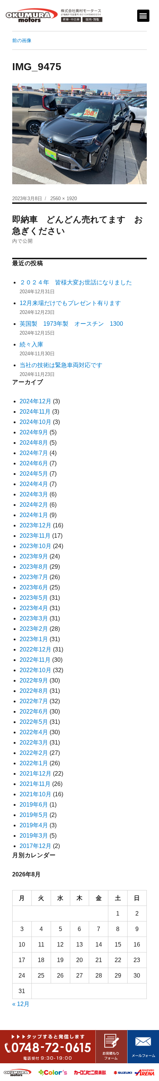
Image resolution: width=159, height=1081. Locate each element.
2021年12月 (35, 773)
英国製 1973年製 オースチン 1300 (71, 324)
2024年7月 (34, 453)
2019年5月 (34, 815)
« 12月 (21, 1004)
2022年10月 (35, 670)
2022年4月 (34, 732)
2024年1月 (34, 515)
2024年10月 (35, 422)
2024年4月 (34, 484)
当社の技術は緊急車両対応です (61, 365)
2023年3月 (34, 618)
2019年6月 (34, 804)
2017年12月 (35, 846)
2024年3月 (34, 494)
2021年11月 (35, 784)
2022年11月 (35, 660)
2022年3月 (34, 742)
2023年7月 (34, 577)
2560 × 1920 (63, 198)
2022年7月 (34, 701)
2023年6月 (34, 587)
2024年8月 (34, 442)
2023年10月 (35, 546)
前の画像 (21, 40)
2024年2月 (34, 505)
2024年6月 (34, 463)
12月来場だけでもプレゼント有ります (70, 303)
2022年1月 (34, 763)
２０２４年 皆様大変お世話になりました (76, 282)
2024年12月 (35, 401)
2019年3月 (34, 835)
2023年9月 (34, 556)
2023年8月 (34, 567)
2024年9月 (34, 432)
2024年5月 (34, 474)
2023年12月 (35, 525)
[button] (143, 16)
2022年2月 (34, 753)
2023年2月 (34, 629)
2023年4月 (34, 608)
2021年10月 (35, 794)
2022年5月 (34, 722)
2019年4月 (34, 825)
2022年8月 (34, 691)
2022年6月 (34, 711)
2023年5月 (34, 598)
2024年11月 (35, 411)
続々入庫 (34, 344)
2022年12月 (35, 649)
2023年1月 (34, 639)
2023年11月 (35, 536)
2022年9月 (34, 680)
